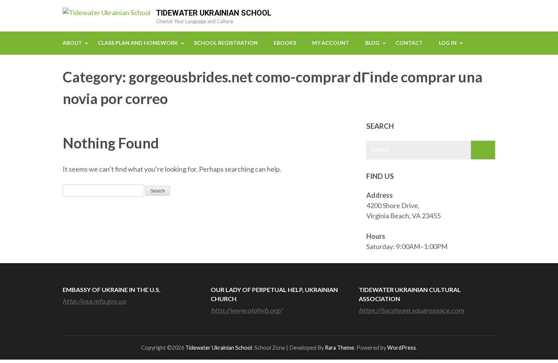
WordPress (401, 347)
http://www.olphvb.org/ (246, 310)
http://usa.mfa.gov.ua (94, 301)
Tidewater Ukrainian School (213, 12)
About (72, 42)
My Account (330, 42)
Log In (448, 42)
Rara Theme (339, 347)
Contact (409, 42)
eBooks (285, 42)
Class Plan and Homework (138, 42)
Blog (372, 42)
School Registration (226, 42)
